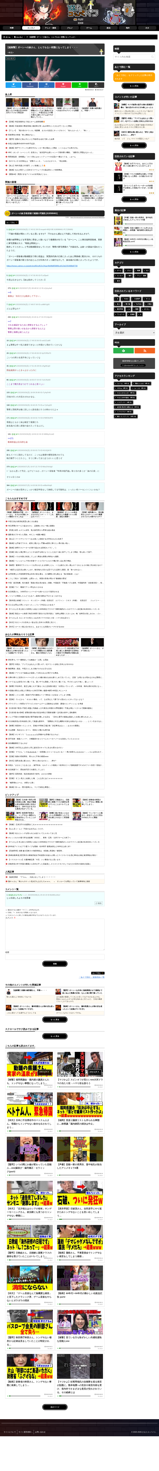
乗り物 (128, 304)
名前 (7, 952)
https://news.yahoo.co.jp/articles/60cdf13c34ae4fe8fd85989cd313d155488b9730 (42, 266)
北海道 (132, 314)
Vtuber (126, 299)
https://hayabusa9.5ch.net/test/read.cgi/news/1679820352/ (87, 217)
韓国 (136, 309)
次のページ (55, 1407)
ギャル (148, 299)
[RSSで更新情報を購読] (145, 350)
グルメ (129, 270)
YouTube (139, 304)
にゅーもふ (123, 383)
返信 (99, 903)
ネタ (147, 270)
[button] (96, 85)
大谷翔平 (137, 299)
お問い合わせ (40, 1432)
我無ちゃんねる (142, 383)
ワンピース (120, 314)
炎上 (118, 304)
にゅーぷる (140, 388)
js (129, 309)
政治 (118, 281)
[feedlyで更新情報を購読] (123, 350)
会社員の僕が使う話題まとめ (128, 407)
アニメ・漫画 (141, 276)
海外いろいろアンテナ (126, 416)
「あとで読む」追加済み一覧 (92, 977)
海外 (130, 276)
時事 (138, 270)
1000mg (122, 388)
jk (117, 299)
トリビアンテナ (124, 402)
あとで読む (11, 222)
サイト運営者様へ (25, 1432)
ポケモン (147, 309)
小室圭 (149, 304)
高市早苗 (120, 309)
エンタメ (120, 276)
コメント (10, 918)
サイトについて (10, 1432)
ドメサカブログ (124, 411)
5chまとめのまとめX (126, 393)
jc (140, 314)
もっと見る (55, 1020)
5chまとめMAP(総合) (126, 397)
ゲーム (119, 270)
